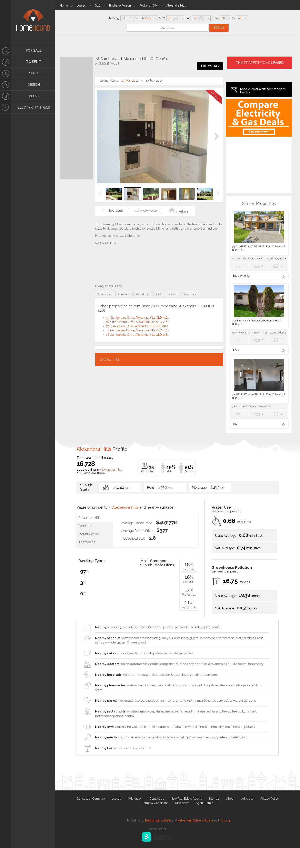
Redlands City (148, 5)
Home (64, 5)
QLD (98, 5)
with (162, 18)
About (230, 798)
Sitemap (214, 798)
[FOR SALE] (5, 50)
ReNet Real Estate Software (195, 820)
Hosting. (225, 820)
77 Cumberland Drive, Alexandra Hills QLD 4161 (137, 326)
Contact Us (156, 798)
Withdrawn (135, 798)
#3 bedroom (142, 294)
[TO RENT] (5, 62)
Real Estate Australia (158, 820)
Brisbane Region (120, 5)
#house (173, 294)
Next (216, 140)
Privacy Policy (269, 798)
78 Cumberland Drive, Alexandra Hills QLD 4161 (137, 334)
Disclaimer (182, 803)
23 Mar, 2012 (130, 80)
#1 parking (124, 294)
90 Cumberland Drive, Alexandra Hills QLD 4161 (137, 330)
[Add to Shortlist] (283, 276)
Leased (81, 5)
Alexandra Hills (176, 5)
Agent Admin (204, 803)
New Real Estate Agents (186, 798)
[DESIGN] (5, 85)
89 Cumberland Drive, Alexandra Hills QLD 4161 (137, 321)
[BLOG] (5, 96)
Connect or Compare (91, 798)
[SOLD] (5, 73)
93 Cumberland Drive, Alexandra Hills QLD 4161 (137, 317)
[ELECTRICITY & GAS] (5, 107)
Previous (101, 140)
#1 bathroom (104, 294)
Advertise (247, 798)
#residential (190, 294)
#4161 (159, 294)
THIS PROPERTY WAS (260, 63)
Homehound (5, 22)
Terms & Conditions (155, 803)
